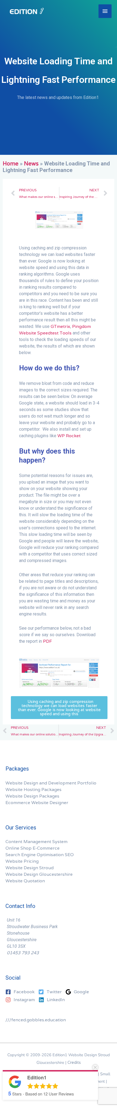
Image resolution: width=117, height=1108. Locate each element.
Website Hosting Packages (33, 789)
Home (11, 163)
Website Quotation (25, 881)
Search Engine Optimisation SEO (39, 855)
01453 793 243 (23, 953)
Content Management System (36, 841)
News (31, 163)
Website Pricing (22, 861)
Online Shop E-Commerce (32, 848)
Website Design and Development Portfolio (50, 783)
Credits (74, 1062)
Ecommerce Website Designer (36, 802)
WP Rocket (69, 436)
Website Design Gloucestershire (39, 874)
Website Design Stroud (29, 868)
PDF (47, 641)
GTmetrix (60, 326)
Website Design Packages (32, 796)
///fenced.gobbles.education (35, 1020)
